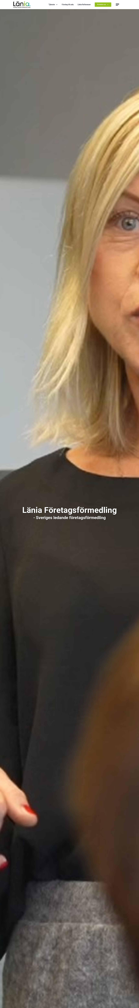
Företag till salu (68, 4)
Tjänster (52, 4)
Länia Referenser (84, 4)
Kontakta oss (101, 4)
